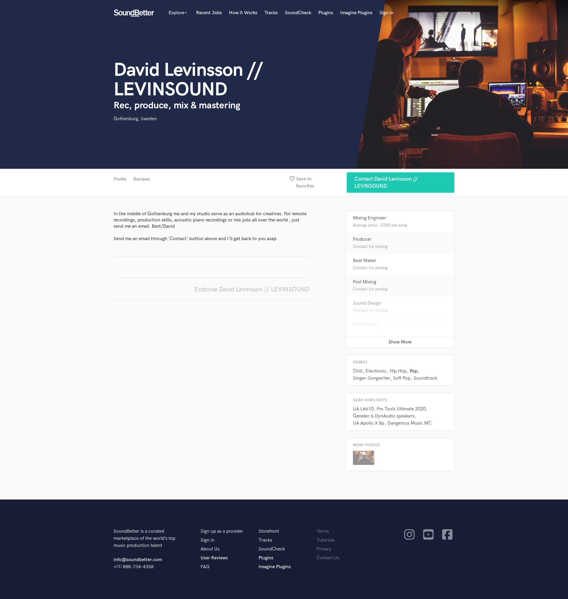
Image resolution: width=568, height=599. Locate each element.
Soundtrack (425, 378)
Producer (362, 239)
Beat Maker (364, 261)
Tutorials (326, 540)
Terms (323, 531)
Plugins (325, 13)
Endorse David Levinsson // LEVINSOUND (252, 289)
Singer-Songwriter (371, 378)
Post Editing (365, 324)
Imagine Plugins (356, 13)
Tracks (271, 13)
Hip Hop (398, 371)
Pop (413, 371)
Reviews (141, 179)
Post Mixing (364, 282)
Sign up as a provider (222, 531)
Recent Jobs (209, 13)
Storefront (269, 531)
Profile (120, 179)
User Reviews (214, 558)
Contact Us (328, 558)
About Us (210, 549)
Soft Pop (401, 378)
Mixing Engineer (369, 218)
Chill (357, 371)
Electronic (376, 371)
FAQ (205, 567)
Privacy (324, 549)
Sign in (386, 13)
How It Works (243, 13)
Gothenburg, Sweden (135, 119)
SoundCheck (298, 13)
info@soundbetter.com (138, 560)
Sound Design (367, 303)
